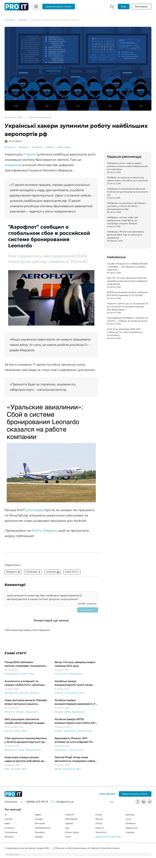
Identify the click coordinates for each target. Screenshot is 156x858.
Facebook (138, 802)
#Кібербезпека (12, 674)
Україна (130, 832)
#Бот (78, 769)
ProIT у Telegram (44, 530)
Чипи (68, 836)
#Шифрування (75, 674)
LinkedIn (143, 802)
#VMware (20, 712)
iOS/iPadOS (71, 819)
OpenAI (69, 823)
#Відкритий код (33, 750)
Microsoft (40, 823)
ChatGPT (69, 814)
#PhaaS (58, 769)
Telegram (149, 802)
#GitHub (24, 674)
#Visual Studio (70, 693)
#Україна (37, 147)
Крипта (99, 827)
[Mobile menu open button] (36, 6)
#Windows (9, 712)
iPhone (99, 819)
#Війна (50, 147)
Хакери (39, 836)
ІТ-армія (29, 154)
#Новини (10, 147)
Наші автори (107, 794)
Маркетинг (132, 827)
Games (8, 819)
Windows (131, 823)
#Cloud (58, 674)
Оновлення (11, 832)
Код (67, 827)
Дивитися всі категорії (108, 836)
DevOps (130, 814)
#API (24, 769)
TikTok (98, 823)
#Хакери (23, 147)
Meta (7, 823)
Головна (9, 19)
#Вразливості (32, 712)
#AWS (17, 731)
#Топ (65, 674)
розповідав (35, 510)
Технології (101, 832)
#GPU (7, 769)
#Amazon (9, 731)
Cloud (98, 814)
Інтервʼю (9, 827)
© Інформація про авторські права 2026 (27, 848)
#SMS (24, 731)
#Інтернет (24, 693)
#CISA (21, 750)
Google (39, 819)
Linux (128, 819)
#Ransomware (85, 731)
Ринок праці (72, 832)
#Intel (71, 750)
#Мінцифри (64, 147)
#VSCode (59, 693)
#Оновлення (69, 769)
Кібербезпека (42, 827)
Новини (22, 19)
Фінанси (9, 836)
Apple (38, 814)
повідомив (13, 165)
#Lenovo (79, 750)
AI (6, 814)
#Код (31, 674)
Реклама (39, 832)
